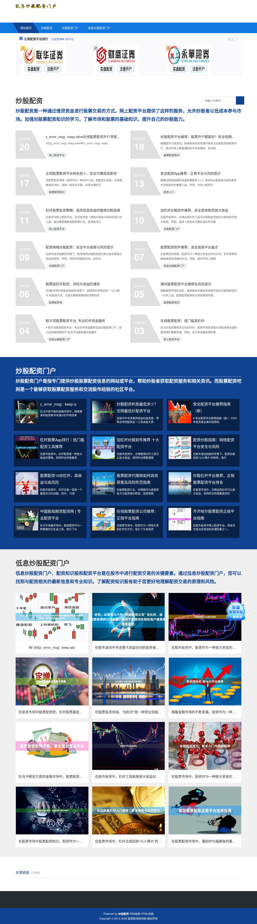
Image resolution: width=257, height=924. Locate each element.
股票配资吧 (55, 302)
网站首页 (26, 28)
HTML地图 (147, 914)
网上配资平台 (57, 155)
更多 (231, 39)
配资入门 (169, 192)
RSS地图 (135, 914)
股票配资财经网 (137, 918)
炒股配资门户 (70, 28)
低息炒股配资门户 (99, 28)
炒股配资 (46, 28)
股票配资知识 (171, 155)
